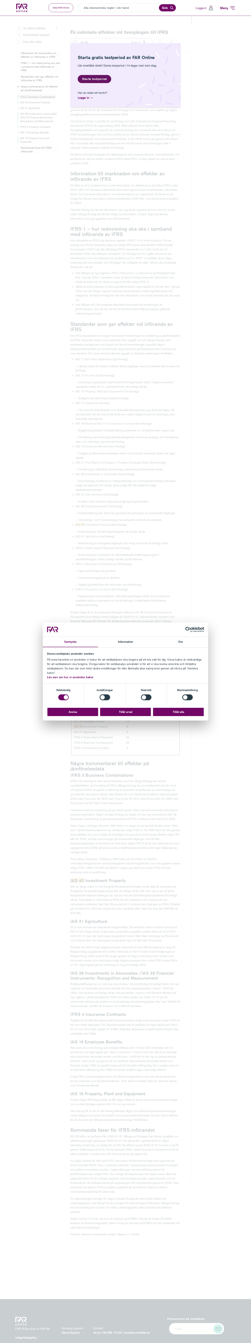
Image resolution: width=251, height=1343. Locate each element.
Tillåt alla (178, 711)
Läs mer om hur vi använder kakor (70, 677)
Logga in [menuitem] (201, 8)
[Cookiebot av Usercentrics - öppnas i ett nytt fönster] (188, 629)
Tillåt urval (125, 711)
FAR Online (22, 7)
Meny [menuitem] (224, 8)
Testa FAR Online (61, 7)
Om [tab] (180, 641)
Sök (165, 8)
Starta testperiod (94, 79)
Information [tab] (125, 641)
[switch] (105, 697)
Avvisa (73, 711)
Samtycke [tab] (70, 641)
